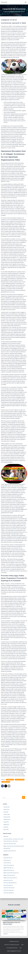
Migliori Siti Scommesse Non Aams (11, 944)
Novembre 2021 (7, 816)
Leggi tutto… (6, 933)
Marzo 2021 (6, 829)
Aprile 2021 (6, 827)
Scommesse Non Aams (20, 779)
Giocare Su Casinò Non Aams (10, 843)
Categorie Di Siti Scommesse (10, 850)
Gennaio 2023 (6, 807)
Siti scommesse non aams (11, 947)
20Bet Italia (6, 836)
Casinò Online (6, 862)
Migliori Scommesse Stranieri (10, 877)
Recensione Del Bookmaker (9, 882)
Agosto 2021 (6, 821)
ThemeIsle (18, 950)
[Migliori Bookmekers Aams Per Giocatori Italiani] (14, 914)
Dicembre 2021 (7, 814)
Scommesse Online (5, 781)
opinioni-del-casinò (7, 880)
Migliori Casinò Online (8, 870)
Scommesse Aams (10, 779)
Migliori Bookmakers (8, 867)
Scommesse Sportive (8, 892)
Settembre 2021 (7, 819)
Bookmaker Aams (7, 857)
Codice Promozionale (8, 865)
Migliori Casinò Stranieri (8, 875)
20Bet (22, 944)
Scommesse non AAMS (14, 941)
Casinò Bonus (6, 860)
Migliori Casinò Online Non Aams (10, 872)
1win (21, 947)
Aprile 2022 (6, 811)
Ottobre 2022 (6, 809)
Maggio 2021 (6, 824)
